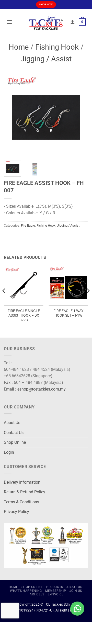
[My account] (72, 22)
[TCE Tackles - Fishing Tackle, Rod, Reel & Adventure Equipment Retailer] (46, 22)
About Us (12, 422)
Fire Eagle (28, 225)
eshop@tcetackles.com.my (41, 389)
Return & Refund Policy (24, 492)
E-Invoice (56, 594)
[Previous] (12, 114)
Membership (55, 591)
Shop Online (15, 442)
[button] (9, 22)
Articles (37, 594)
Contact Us (14, 432)
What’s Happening (26, 591)
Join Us (76, 591)
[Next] (80, 114)
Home (19, 47)
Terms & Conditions (21, 501)
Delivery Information (22, 482)
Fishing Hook (57, 47)
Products (54, 587)
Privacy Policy (16, 511)
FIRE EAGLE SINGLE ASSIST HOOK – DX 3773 (24, 315)
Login (9, 452)
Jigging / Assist (46, 58)
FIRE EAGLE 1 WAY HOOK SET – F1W (68, 313)
